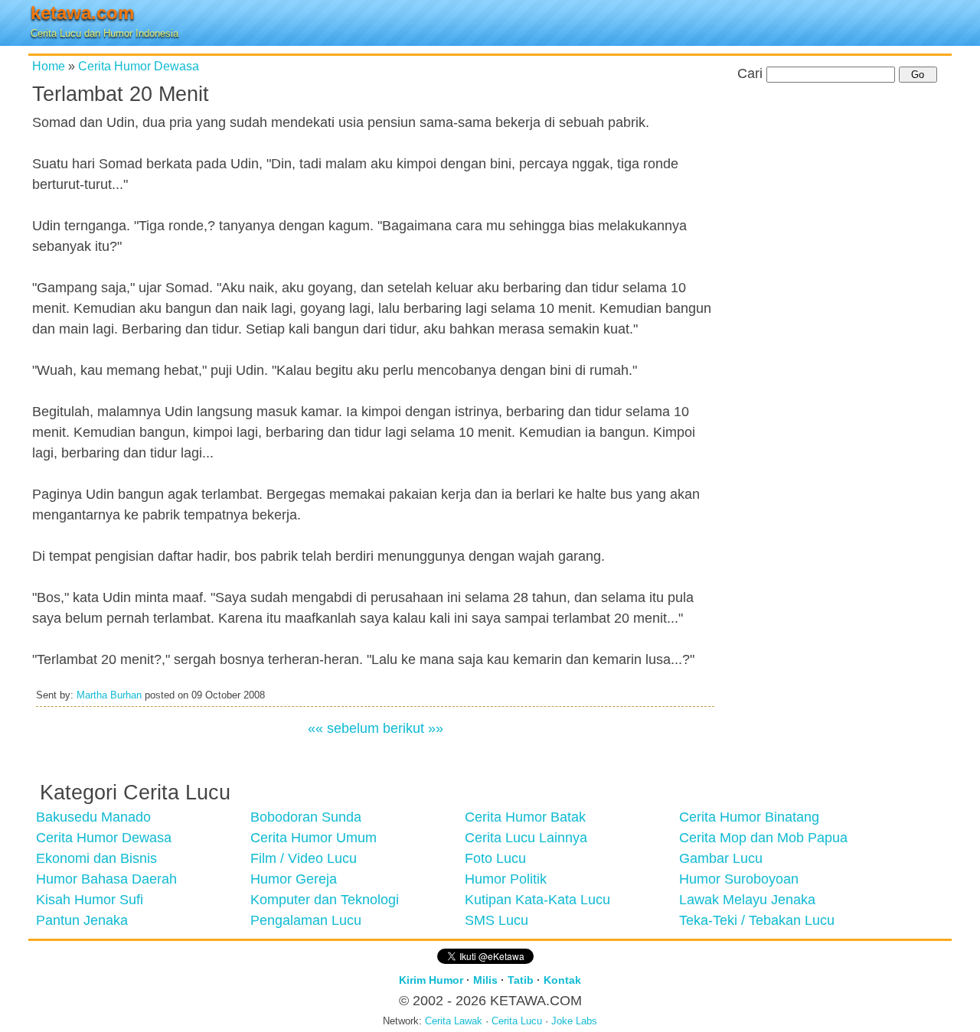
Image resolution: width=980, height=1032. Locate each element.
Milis (485, 980)
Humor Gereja (293, 879)
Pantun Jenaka (82, 920)
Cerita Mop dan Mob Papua (763, 837)
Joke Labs (574, 1021)
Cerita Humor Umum (313, 837)
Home (48, 66)
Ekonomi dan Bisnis (96, 858)
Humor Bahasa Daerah (106, 879)
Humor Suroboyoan (739, 879)
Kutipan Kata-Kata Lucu (537, 899)
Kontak (562, 980)
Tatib (521, 980)
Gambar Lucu (721, 858)
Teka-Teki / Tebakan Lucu (757, 920)
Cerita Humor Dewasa (138, 66)
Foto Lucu (495, 858)
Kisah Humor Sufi (89, 899)
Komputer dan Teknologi (324, 899)
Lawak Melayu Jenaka (747, 899)
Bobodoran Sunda (305, 817)
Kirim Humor (431, 980)
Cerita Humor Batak (525, 817)
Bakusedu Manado (93, 817)
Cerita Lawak (453, 1021)
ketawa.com (82, 12)
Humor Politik (506, 879)
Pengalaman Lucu (305, 920)
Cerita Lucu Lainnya (526, 837)
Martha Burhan (109, 695)
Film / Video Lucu (303, 858)
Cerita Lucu (517, 1021)
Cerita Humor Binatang (749, 817)
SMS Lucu (496, 920)
